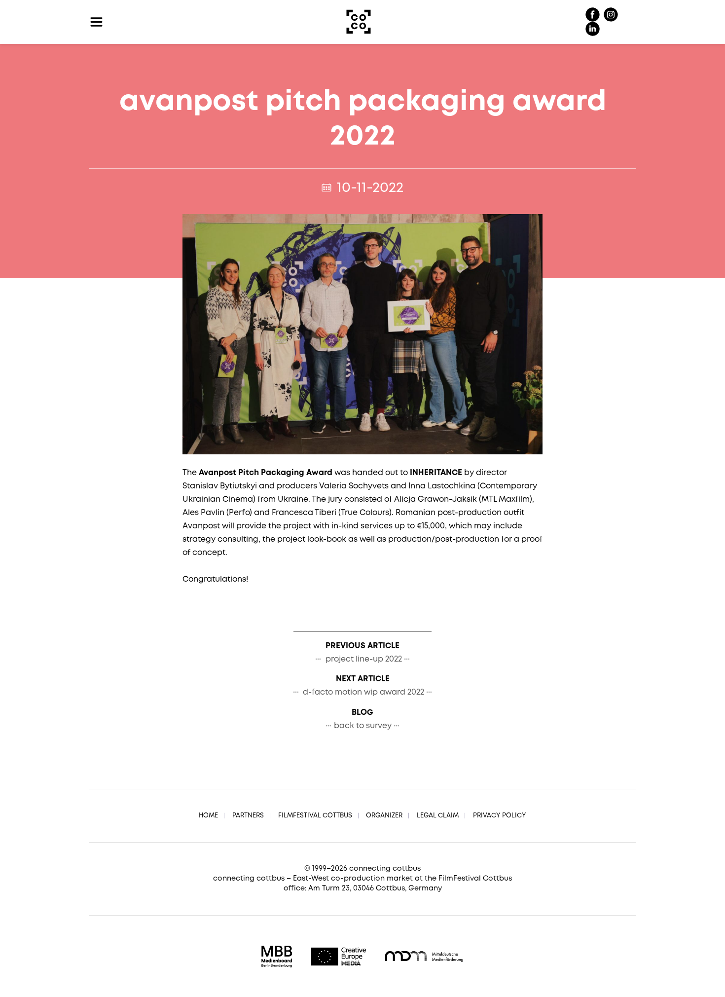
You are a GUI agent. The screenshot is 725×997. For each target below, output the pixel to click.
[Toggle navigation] (96, 22)
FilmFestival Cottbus (315, 815)
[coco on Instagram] (611, 15)
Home (208, 815)
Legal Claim (438, 815)
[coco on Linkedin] (592, 29)
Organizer (384, 815)
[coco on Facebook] (593, 15)
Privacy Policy (499, 815)
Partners (248, 815)
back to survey (363, 726)
